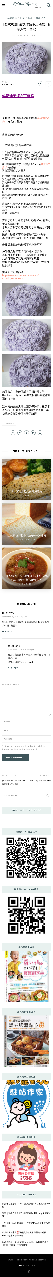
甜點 (30, 17)
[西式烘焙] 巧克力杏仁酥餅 (40, 780)
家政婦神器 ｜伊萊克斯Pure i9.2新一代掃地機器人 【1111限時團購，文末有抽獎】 (25, 1244)
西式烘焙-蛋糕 (9, 423)
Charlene (8, 84)
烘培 (22, 17)
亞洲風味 (12, 17)
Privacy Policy (26, 1265)
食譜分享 (40, 17)
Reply (8, 631)
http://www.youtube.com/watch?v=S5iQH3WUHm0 (20, 277)
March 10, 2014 (26, 35)
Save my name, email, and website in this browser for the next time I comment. (23, 748)
